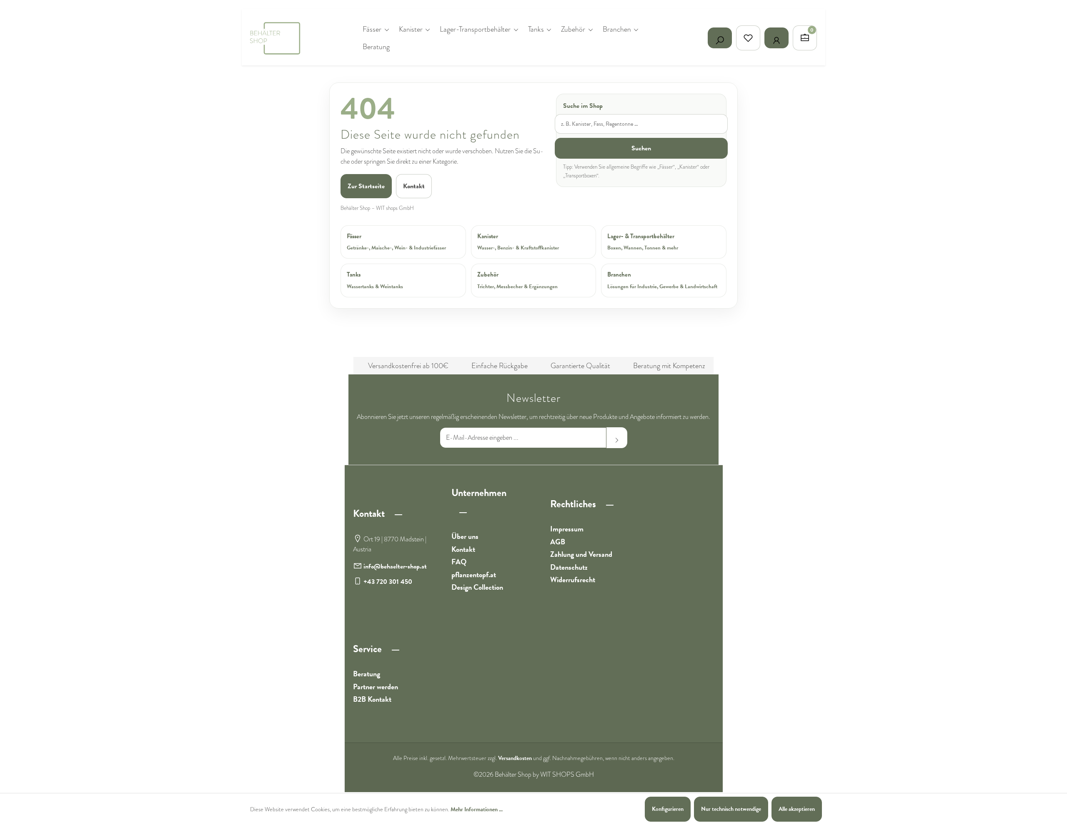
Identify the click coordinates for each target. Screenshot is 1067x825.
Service (368, 648)
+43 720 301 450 (387, 582)
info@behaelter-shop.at (395, 566)
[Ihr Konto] (776, 37)
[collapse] (398, 512)
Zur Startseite (366, 186)
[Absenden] (616, 437)
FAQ (458, 561)
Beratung (366, 673)
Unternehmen (478, 492)
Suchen (641, 148)
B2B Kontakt (372, 699)
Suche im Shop (583, 106)
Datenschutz (569, 567)
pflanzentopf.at (473, 574)
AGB (557, 541)
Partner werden (375, 686)
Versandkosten (515, 758)
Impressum (567, 528)
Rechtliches (574, 503)
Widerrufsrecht (572, 579)
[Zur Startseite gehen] (291, 38)
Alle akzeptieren (797, 809)
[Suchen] (720, 37)
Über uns (464, 536)
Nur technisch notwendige (731, 809)
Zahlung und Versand (581, 554)
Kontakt (414, 186)
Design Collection (477, 587)
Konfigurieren (668, 809)
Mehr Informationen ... (477, 809)
